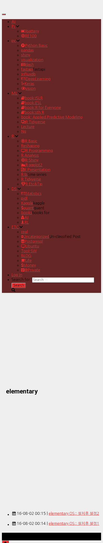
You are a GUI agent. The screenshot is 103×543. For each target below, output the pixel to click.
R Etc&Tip (33, 184)
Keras (29, 84)
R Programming (39, 150)
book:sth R (34, 112)
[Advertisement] (51, 450)
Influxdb (28, 74)
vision (30, 88)
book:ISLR (34, 98)
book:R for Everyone (43, 107)
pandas (27, 50)
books (26, 213)
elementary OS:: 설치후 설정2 (74, 513)
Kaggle (27, 203)
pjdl (24, 198)
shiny (25, 55)
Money (29, 265)
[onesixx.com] (15, 8)
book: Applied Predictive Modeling (51, 117)
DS (14, 189)
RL (26, 222)
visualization (32, 60)
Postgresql (33, 241)
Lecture (27, 127)
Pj (13, 26)
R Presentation (37, 170)
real (24, 232)
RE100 (31, 36)
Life (28, 260)
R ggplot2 (33, 165)
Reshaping (30, 146)
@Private (32, 270)
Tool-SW (29, 251)
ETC (15, 227)
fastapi (27, 69)
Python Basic (36, 45)
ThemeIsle (92, 535)
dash (29, 64)
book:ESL (33, 103)
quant (28, 208)
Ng (23, 131)
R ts (24, 174)
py (13, 41)
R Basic (31, 141)
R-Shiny (31, 160)
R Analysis (30, 155)
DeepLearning (38, 79)
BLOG (26, 256)
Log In (16, 275)
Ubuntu (32, 246)
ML (14, 93)
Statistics (33, 193)
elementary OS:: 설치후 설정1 (74, 523)
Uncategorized (36, 236)
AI (13, 21)
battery (32, 31)
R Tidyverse (35, 122)
